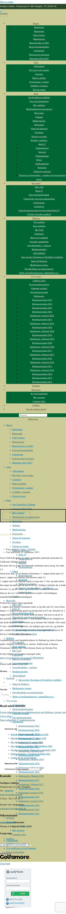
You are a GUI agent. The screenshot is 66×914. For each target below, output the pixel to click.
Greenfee (16, 479)
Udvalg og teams (20, 546)
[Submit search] (30, 845)
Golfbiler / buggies (21, 492)
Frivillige (16, 542)
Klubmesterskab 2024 (28, 730)
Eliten (15, 571)
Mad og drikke (19, 483)
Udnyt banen (18, 438)
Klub (8, 500)
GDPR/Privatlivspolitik (16, 844)
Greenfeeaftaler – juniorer (24, 667)
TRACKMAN (18, 676)
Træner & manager (21, 538)
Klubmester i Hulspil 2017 (31, 784)
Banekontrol (18, 442)
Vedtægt (16, 525)
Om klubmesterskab (21, 717)
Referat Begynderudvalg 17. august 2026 (28, 738)
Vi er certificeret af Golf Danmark (21, 848)
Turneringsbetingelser (22, 709)
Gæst (8, 467)
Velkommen (18, 471)
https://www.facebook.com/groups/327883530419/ (22, 658)
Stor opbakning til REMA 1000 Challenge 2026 (31, 746)
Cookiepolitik (12, 840)
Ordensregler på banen (23, 458)
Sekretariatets (6, 822)
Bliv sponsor (18, 830)
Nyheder (10, 818)
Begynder (11, 600)
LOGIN (22, 893)
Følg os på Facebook (15, 852)
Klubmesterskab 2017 (28, 780)
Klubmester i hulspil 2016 (30, 792)
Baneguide (17, 433)
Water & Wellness (20, 684)
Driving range (19, 496)
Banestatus (17, 429)
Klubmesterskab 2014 (28, 805)
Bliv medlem (18, 513)
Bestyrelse (17, 521)
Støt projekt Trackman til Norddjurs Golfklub (40, 680)
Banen (9, 425)
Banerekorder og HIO (22, 446)
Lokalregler (17, 454)
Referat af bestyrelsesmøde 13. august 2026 (29, 734)
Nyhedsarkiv (10, 769)
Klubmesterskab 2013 (28, 809)
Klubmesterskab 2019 (28, 763)
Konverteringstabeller (22, 450)
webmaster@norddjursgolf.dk (13, 808)
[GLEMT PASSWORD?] (7, 903)
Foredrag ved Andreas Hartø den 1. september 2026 (33, 750)
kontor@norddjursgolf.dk (11, 795)
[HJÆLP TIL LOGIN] (7, 899)
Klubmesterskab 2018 (28, 772)
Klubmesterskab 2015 (28, 797)
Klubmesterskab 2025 (28, 726)
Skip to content (6, 2)
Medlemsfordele (20, 671)
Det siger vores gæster (22, 475)
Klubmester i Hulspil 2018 (31, 776)
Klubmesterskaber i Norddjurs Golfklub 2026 (30, 754)
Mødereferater (19, 529)
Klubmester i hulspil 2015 (30, 801)
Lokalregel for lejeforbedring (24, 758)
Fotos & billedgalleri (22, 509)
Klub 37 (22, 554)
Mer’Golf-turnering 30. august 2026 (26, 742)
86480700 (9, 791)
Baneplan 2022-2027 (22, 463)
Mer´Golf (16, 650)
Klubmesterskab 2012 (28, 813)
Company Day (19, 834)
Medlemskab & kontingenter (26, 517)
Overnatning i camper (22, 488)
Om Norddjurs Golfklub (23, 504)
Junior (23, 549)
